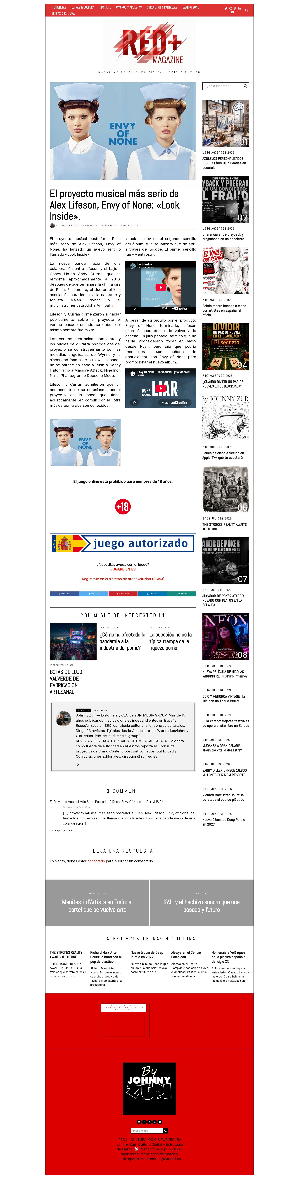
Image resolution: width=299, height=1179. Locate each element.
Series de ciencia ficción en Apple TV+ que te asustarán (223, 455)
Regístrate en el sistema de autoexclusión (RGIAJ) (123, 579)
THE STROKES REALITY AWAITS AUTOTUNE (224, 526)
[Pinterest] (235, 8)
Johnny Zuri (65, 226)
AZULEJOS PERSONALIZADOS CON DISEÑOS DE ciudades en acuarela (224, 163)
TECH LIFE (105, 7)
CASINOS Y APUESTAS (129, 7)
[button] (245, 86)
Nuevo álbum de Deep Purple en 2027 (223, 821)
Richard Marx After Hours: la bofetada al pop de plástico (223, 797)
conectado (96, 861)
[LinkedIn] (239, 8)
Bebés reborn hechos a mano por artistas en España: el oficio (224, 310)
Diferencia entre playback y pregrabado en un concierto (223, 236)
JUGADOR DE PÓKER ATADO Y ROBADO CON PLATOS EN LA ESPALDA (223, 600)
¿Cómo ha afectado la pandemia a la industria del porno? (122, 641)
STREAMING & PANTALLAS (162, 7)
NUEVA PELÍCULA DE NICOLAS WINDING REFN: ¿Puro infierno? (224, 673)
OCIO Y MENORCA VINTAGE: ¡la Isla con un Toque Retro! (223, 698)
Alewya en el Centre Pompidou (186, 954)
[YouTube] (232, 12)
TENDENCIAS (59, 7)
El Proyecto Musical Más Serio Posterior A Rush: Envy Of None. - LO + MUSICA (106, 801)
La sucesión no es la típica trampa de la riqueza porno (171, 641)
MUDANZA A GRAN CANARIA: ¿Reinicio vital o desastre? (222, 747)
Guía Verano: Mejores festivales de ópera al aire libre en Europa (225, 723)
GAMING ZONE (191, 7)
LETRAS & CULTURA (82, 7)
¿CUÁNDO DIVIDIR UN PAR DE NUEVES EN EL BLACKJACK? (222, 384)
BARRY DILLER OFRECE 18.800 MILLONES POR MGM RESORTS (224, 772)
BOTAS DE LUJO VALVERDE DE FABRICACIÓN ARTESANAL (66, 682)
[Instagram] (231, 8)
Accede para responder (62, 830)
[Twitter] (226, 8)
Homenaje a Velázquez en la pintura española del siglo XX (228, 957)
